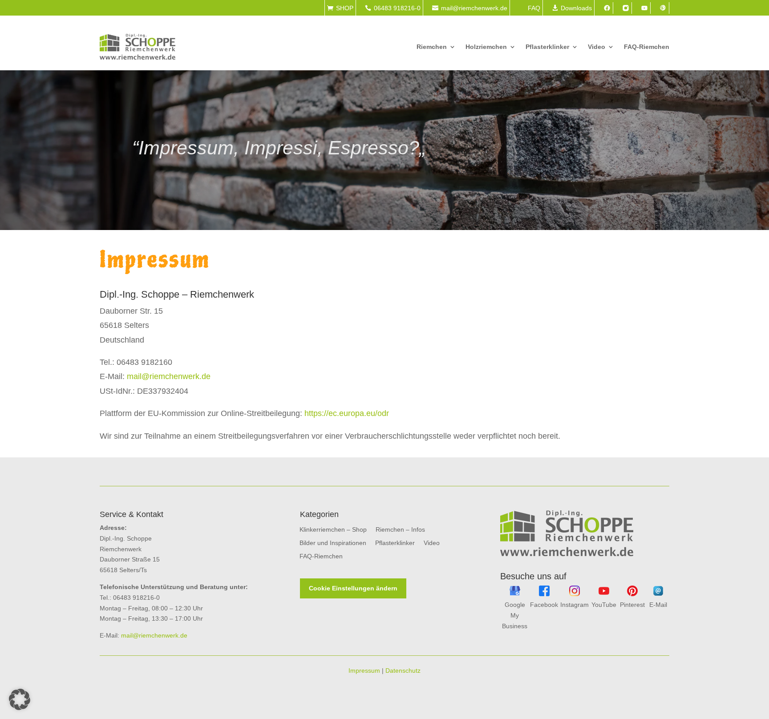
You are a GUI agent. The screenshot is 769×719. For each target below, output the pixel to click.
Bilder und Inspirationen (333, 543)
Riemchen (432, 46)
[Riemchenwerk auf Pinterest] (632, 594)
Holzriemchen (486, 46)
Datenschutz (403, 670)
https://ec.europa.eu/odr (346, 413)
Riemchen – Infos (400, 529)
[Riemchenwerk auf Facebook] (544, 594)
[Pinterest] (663, 8)
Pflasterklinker (547, 46)
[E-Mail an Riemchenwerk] (658, 594)
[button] (19, 699)
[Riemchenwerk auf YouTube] (604, 594)
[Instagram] (625, 8)
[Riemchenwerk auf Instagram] (574, 594)
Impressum (364, 670)
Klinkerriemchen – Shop (333, 529)
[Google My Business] (515, 594)
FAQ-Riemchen (646, 46)
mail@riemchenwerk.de (168, 376)
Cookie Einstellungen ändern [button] (353, 588)
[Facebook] (607, 8)
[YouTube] (644, 8)
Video (596, 46)
